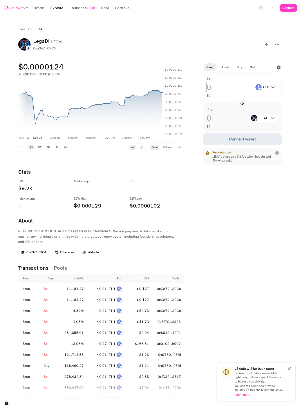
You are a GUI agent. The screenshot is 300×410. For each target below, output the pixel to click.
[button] (16, 8)
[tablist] (167, 147)
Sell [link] (46, 289)
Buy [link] (46, 366)
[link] (64, 252)
